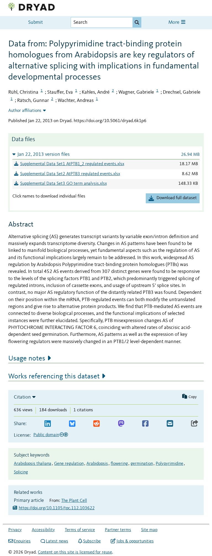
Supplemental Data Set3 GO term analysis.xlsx (63, 183)
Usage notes (26, 358)
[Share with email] (170, 424)
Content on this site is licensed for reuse (75, 552)
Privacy (15, 530)
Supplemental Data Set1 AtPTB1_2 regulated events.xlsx (72, 164)
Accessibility (43, 530)
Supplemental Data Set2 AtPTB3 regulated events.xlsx (70, 174)
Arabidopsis (97, 464)
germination (142, 464)
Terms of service (80, 530)
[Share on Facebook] (145, 424)
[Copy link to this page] (194, 424)
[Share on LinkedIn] (47, 424)
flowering (119, 464)
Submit (35, 22)
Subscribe (92, 541)
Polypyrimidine (169, 464)
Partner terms (118, 530)
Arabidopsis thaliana (32, 464)
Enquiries (22, 541)
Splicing (21, 472)
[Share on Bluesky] (72, 424)
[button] (106, 154)
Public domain (46, 435)
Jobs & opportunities (134, 541)
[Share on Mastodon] (121, 424)
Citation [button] (22, 397)
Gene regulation (69, 464)
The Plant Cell (74, 501)
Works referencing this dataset (54, 376)
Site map (149, 530)
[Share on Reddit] (96, 424)
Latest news (57, 541)
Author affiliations (24, 111)
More (174, 22)
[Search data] (136, 22)
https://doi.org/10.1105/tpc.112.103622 (57, 508)
